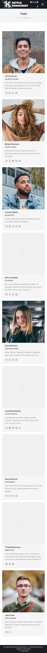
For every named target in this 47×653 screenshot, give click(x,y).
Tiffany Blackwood (12, 547)
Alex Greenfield (11, 278)
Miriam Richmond (12, 144)
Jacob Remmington (13, 411)
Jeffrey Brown (11, 76)
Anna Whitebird (11, 346)
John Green (10, 615)
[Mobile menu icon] (42, 4)
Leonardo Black (11, 212)
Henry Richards (11, 479)
